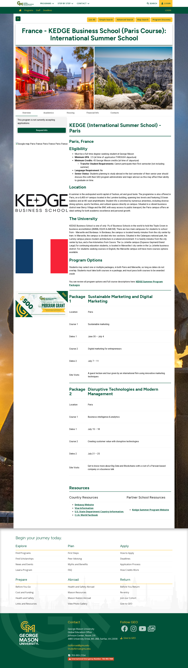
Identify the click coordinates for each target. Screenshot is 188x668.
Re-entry (124, 592)
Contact (82, 3)
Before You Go (23, 586)
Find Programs (23, 553)
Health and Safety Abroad (81, 586)
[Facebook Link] (124, 630)
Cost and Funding (25, 592)
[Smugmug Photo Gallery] (151, 630)
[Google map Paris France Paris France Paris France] (42, 168)
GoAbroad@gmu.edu (78, 645)
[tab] (27, 112)
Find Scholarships (25, 558)
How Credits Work (129, 569)
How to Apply (127, 553)
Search (153, 3)
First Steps (73, 553)
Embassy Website (84, 504)
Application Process (130, 564)
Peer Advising (75, 558)
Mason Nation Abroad (79, 598)
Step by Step (64, 3)
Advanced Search (125, 19)
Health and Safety (25, 598)
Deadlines (47, 10)
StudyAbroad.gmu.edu (79, 648)
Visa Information (84, 508)
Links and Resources (26, 603)
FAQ (70, 569)
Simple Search (106, 19)
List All (92, 19)
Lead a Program (24, 569)
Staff (38, 10)
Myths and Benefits (78, 564)
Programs (46, 3)
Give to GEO (126, 603)
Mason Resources (77, 592)
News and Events (24, 564)
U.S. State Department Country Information (99, 511)
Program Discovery (162, 19)
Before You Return (130, 586)
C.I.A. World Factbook (86, 515)
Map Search (143, 19)
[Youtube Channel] (142, 630)
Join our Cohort (128, 598)
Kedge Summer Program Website (150, 509)
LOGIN (167, 3)
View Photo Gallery (77, 603)
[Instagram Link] (133, 630)
